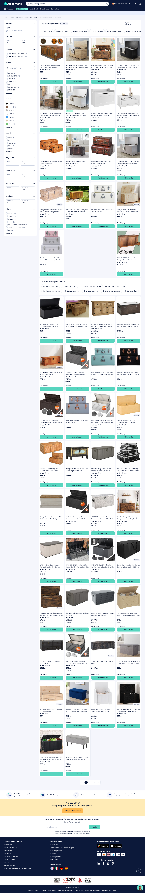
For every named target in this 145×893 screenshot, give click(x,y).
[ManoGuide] (140, 888)
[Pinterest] (113, 863)
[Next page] (98, 782)
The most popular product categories (62, 848)
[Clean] (107, 4)
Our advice (54, 845)
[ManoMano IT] (56, 868)
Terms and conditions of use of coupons (17, 869)
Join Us (6, 863)
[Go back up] (138, 871)
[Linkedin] (98, 863)
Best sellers (54, 860)
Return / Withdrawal (11, 848)
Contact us (7, 854)
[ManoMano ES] (66, 868)
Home (5, 17)
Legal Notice (52, 890)
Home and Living (13, 17)
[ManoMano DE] (61, 868)
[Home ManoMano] (13, 4)
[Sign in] (135, 4)
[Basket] (140, 4)
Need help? (8, 851)
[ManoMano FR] (52, 868)
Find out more (86, 833)
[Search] (28, 3)
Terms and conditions (92, 890)
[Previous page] (82, 782)
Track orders (8, 845)
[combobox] (131, 23)
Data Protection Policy (65, 890)
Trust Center (79, 890)
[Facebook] (103, 863)
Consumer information (109, 890)
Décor (21, 17)
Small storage (28, 17)
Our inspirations (55, 857)
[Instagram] (108, 863)
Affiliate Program (9, 866)
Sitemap (43, 890)
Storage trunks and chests (40, 17)
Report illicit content (11, 857)
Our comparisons (56, 851)
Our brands (54, 854)
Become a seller (9, 860)
